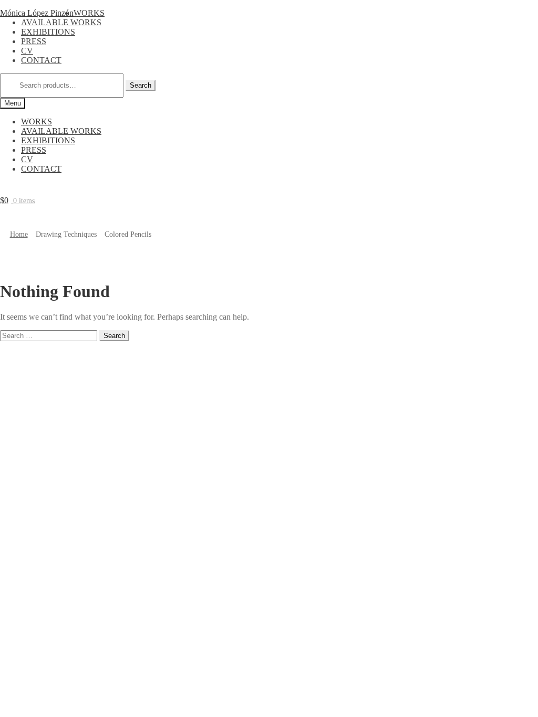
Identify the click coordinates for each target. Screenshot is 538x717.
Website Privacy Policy (38, 355)
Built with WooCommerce (120, 355)
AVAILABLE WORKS (61, 22)
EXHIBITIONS (48, 31)
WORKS (89, 12)
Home (19, 234)
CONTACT (41, 60)
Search (140, 85)
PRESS (33, 41)
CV (27, 50)
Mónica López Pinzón (37, 12)
